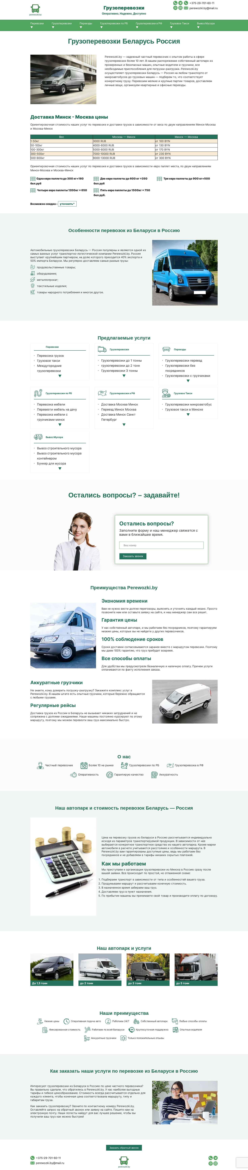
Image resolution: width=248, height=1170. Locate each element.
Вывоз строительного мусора (59, 448)
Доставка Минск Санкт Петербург (118, 417)
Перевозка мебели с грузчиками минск (52, 417)
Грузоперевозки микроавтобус (188, 404)
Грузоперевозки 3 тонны (119, 370)
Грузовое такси (48, 360)
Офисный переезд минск (55, 424)
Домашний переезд (51, 376)
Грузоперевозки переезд (183, 360)
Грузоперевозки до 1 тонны (121, 360)
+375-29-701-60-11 (201, 3)
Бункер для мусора (51, 463)
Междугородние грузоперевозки (49, 368)
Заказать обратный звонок (124, 1147)
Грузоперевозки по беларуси (123, 375)
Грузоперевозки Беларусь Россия (120, 427)
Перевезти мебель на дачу (57, 409)
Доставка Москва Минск (119, 404)
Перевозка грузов (50, 355)
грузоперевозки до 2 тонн (120, 365)
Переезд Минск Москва (118, 409)
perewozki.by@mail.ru (203, 8)
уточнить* (67, 204)
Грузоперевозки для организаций (52, 378)
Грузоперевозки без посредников (180, 368)
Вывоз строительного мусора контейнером (59, 456)
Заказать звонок (133, 556)
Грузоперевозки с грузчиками (187, 375)
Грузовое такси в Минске (184, 409)
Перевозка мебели (51, 404)
